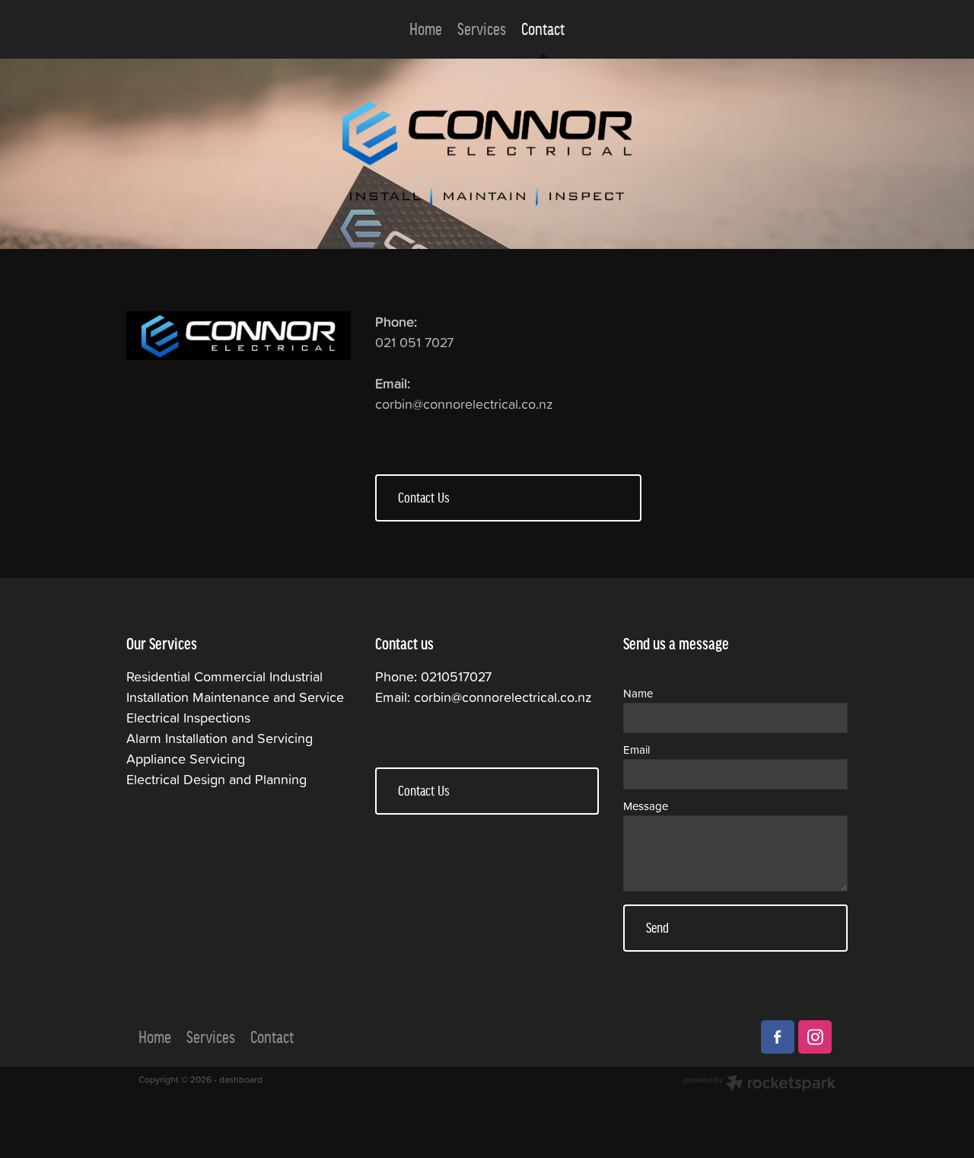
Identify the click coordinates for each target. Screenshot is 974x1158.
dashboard (241, 1079)
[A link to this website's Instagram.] (815, 1037)
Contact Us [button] (424, 498)
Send (657, 928)
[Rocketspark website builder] (759, 1084)
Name (638, 693)
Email (636, 749)
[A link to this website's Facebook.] (777, 1037)
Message (645, 806)
